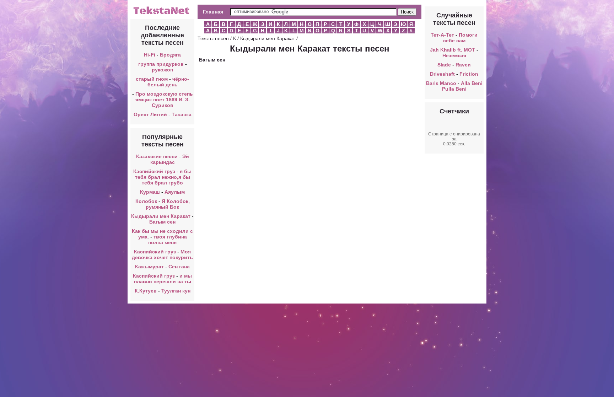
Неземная (454, 55)
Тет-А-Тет (442, 35)
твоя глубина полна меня (167, 239)
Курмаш (150, 192)
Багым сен (162, 222)
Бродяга (170, 55)
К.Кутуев (146, 291)
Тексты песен (213, 38)
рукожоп (162, 70)
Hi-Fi (149, 55)
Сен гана (179, 266)
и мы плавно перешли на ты (163, 278)
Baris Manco (441, 83)
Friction (468, 74)
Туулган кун (175, 291)
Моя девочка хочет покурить (162, 254)
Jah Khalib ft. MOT (452, 50)
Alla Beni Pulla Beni (462, 86)
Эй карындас (169, 159)
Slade (444, 65)
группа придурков (161, 64)
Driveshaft (442, 74)
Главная (213, 12)
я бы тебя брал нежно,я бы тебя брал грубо (163, 177)
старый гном (152, 79)
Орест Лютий (150, 114)
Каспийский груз (154, 171)
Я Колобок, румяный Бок (168, 204)
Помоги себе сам (460, 37)
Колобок (146, 201)
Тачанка (182, 114)
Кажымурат (149, 266)
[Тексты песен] (162, 13)
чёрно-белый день (168, 81)
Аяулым (175, 192)
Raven (463, 65)
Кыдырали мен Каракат (160, 216)
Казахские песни (157, 156)
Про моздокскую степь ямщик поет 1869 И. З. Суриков (164, 99)
